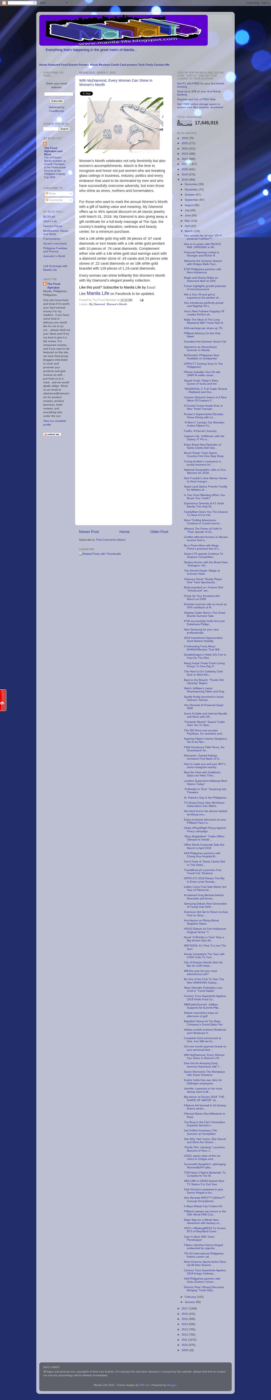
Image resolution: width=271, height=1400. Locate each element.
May (188, 220)
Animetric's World (54, 256)
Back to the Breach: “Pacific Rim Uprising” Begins (204, 682)
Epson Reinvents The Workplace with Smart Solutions (204, 1073)
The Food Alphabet (53, 285)
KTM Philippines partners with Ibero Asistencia (202, 271)
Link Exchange (52, 266)
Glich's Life (50, 221)
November (192, 189)
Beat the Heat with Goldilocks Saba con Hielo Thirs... (202, 774)
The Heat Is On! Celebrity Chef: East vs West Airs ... (203, 673)
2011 (185, 1339)
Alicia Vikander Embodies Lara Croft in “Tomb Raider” (203, 989)
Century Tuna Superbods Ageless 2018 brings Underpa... (205, 1272)
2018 (185, 179)
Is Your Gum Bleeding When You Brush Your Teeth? (204, 497)
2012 (185, 1334)
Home (43, 64)
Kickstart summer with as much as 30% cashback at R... (205, 606)
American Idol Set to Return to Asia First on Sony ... (206, 914)
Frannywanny (51, 238)
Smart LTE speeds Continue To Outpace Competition (203, 555)
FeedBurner (56, 111)
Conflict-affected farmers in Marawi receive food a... (206, 539)
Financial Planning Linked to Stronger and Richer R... (201, 254)
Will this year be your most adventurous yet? (200, 972)
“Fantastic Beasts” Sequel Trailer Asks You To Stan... (204, 723)
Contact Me (161, 64)
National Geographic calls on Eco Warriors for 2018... (205, 471)
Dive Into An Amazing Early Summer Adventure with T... (203, 1065)
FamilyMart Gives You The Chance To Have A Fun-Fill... (206, 513)
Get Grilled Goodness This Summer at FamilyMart (200, 1132)
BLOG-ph (49, 216)
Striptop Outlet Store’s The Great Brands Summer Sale (204, 614)
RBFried (144, 1385)
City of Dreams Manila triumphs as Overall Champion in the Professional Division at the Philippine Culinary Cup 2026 (55, 167)
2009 (185, 1350)
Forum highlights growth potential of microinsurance (205, 288)
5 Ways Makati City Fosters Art (203, 1206)
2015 (185, 1319)
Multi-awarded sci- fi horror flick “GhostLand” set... (203, 589)
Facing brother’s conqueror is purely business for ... (202, 463)
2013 (185, 1329)
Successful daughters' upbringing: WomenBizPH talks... (205, 1166)
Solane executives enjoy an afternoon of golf (201, 1014)
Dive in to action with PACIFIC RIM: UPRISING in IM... (202, 246)
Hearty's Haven (52, 226)
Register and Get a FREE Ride (196, 99)
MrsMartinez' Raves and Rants (55, 232)
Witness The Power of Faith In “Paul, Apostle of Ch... (203, 530)
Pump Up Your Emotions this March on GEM (202, 597)
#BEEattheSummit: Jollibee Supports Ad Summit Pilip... (202, 1006)
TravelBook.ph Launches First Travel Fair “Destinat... (202, 872)
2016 (185, 1313)
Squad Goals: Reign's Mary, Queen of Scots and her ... (202, 382)
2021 (185, 164)
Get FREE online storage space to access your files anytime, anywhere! (200, 106)
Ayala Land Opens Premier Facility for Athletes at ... (205, 488)
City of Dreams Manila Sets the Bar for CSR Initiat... (203, 964)
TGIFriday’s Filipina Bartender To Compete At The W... (205, 1174)
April (188, 225)
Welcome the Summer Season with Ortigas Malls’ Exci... (203, 262)
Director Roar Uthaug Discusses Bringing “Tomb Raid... (204, 1289)
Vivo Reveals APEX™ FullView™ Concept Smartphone (204, 1199)
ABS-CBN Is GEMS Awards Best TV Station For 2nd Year (204, 1182)
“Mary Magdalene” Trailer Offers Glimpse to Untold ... (204, 838)
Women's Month (117, 304)
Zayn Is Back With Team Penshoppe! (199, 1238)
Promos (84, 64)
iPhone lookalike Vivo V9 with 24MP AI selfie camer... (202, 374)
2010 (185, 1344)
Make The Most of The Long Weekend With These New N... (204, 321)
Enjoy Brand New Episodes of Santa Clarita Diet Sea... (202, 446)
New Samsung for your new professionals (201, 631)
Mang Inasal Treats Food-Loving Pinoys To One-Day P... (204, 665)
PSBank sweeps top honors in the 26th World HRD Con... (205, 1213)
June (188, 215)
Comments (55, 200)
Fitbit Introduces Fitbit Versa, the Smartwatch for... (204, 749)
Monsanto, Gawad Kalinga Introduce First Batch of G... (203, 757)
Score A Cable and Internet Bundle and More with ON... (205, 715)
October (190, 194)
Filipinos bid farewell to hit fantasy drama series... (205, 1107)
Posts (52, 193)
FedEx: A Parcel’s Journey (200, 431)
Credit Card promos (124, 64)
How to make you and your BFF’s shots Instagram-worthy (205, 766)
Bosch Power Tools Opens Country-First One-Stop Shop (204, 455)
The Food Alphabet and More (53, 151)
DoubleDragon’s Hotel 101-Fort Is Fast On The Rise (205, 656)
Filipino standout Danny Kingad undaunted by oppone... (203, 1247)
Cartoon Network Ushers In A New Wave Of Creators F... (205, 399)
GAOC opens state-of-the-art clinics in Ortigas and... (202, 1157)
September (192, 199)
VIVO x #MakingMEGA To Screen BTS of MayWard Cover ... (205, 1230)
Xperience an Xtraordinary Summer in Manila (200, 349)
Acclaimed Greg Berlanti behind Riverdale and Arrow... (204, 897)
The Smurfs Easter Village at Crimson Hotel (202, 572)
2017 (185, 1308)
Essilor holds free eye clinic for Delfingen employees (203, 1082)
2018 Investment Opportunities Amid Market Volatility (203, 639)
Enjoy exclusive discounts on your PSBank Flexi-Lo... (205, 821)
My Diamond (97, 304)
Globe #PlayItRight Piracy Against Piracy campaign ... (205, 829)
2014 (185, 1324)
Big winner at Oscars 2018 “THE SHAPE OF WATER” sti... (204, 1098)
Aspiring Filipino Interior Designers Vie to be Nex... (205, 740)
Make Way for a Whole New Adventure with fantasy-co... (203, 1221)
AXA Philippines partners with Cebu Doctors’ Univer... (202, 1280)
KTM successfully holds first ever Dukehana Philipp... (204, 623)
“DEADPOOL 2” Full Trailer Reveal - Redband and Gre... (205, 390)
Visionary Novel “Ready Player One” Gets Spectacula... (203, 581)
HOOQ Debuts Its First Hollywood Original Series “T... (205, 930)
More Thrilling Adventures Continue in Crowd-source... (203, 522)
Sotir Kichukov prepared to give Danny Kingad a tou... (203, 1191)
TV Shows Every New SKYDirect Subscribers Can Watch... (204, 804)
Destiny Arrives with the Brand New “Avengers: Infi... (206, 564)
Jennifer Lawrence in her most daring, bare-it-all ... (203, 1090)
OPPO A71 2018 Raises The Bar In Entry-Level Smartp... (204, 880)
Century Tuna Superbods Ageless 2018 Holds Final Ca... (205, 998)
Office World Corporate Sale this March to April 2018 (204, 846)
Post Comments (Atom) (111, 539)
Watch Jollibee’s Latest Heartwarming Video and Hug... (205, 690)
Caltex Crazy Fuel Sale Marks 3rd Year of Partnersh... (205, 888)
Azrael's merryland (55, 243)
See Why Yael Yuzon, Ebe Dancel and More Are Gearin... (205, 1141)
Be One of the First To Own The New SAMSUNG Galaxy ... (204, 981)
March (189, 231)
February (191, 1296)
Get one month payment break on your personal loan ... (205, 1048)
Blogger (172, 1385)
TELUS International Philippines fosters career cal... (204, 1255)
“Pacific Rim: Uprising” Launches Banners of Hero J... (204, 1149)
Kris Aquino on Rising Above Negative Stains (201, 922)
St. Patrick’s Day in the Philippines (205, 797)
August (189, 205)
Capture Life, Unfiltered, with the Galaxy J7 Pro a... (204, 438)
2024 (185, 148)
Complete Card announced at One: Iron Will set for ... (202, 1040)
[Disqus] (123, 361)
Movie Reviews (100, 64)
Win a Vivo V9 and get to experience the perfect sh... (202, 296)
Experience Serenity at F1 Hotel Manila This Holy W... (204, 505)
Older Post (159, 532)
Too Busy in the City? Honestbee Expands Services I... (204, 1124)
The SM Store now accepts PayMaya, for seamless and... (204, 732)
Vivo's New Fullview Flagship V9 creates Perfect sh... (204, 313)
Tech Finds (145, 64)
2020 (185, 169)
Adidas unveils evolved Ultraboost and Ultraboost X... (205, 1031)
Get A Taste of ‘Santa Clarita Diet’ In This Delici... (204, 863)
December (192, 184)
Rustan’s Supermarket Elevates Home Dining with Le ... (203, 416)
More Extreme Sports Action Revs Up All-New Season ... (205, 1263)
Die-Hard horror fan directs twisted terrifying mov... (205, 813)
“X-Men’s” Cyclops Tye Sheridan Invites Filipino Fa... (204, 424)
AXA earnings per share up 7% (203, 328)
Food (64, 64)
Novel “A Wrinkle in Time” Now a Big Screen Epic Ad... (204, 939)
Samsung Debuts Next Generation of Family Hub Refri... (205, 905)
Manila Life (98, 293)
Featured (54, 64)
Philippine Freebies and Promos (55, 250)
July (187, 210)
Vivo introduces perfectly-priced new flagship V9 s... (203, 304)
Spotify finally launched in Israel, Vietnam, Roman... (204, 698)
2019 (185, 174)
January (190, 1302)
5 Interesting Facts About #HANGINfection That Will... (203, 648)
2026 (185, 138)
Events (73, 64)
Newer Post (89, 532)
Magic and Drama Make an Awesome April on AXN (201, 279)
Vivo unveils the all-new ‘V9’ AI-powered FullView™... (203, 237)
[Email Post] (140, 299)
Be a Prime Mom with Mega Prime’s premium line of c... (202, 547)
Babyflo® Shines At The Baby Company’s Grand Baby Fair (203, 1023)
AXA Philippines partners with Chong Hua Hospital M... (202, 855)
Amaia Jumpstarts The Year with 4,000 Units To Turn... (204, 956)
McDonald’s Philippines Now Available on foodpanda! (201, 357)
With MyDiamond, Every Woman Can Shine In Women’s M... (204, 1057)
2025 (185, 143)
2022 (185, 158)
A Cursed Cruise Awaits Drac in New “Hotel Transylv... (203, 407)
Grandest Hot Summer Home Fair (205, 341)
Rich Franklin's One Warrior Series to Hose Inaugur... (205, 480)
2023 (185, 153)
